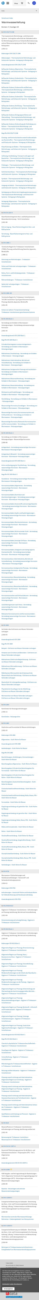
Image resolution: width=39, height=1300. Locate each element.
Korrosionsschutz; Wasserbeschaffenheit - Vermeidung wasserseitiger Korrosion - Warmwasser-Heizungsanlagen (19, 588)
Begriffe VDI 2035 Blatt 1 (9, 340)
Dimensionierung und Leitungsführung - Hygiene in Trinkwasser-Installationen (18, 921)
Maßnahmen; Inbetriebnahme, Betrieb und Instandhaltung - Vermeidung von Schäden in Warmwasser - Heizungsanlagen (16, 362)
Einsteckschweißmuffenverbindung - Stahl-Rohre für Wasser (19, 790)
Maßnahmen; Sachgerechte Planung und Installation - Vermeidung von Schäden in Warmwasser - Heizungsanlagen (19, 371)
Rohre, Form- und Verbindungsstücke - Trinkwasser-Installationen (18, 274)
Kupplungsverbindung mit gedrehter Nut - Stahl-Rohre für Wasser (19, 808)
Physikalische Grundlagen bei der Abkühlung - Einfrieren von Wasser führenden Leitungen (16, 690)
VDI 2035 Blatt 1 (8, 319)
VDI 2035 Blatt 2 (8, 433)
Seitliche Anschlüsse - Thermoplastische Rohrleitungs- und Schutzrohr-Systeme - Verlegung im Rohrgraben (19, 173)
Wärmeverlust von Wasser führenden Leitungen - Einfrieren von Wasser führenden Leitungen (17, 697)
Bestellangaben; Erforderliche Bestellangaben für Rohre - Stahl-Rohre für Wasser (18, 776)
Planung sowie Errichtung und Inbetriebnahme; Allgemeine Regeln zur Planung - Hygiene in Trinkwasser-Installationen (17, 1088)
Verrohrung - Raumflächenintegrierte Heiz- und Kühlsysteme (17, 235)
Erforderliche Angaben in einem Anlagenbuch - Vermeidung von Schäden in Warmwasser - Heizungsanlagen (17, 346)
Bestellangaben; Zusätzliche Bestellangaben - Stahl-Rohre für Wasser (19, 783)
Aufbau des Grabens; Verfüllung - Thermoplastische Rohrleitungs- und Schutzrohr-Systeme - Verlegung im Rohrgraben (19, 108)
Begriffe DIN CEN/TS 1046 (10, 133)
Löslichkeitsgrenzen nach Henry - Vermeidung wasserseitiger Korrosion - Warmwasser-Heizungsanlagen (16, 607)
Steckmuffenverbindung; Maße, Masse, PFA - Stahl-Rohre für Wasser (18, 848)
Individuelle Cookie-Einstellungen (12, 1284)
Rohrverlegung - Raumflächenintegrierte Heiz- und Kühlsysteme (18, 228)
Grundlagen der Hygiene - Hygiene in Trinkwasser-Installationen (18, 1051)
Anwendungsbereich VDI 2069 (11, 639)
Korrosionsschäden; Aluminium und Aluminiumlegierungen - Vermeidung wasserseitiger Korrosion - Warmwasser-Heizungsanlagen (18, 497)
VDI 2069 (6, 625)
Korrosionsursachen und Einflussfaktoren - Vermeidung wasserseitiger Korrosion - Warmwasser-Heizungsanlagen (19, 598)
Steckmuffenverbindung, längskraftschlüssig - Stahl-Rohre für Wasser (19, 841)
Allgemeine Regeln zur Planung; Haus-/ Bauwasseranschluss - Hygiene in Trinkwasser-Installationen (16, 957)
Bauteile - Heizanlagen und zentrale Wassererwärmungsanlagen (13, 1190)
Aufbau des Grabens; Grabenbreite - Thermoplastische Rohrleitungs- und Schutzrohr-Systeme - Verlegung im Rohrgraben (19, 80)
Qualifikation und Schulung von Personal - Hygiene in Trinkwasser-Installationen (19, 1115)
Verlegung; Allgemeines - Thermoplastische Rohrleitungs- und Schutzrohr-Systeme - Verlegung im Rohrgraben (19, 203)
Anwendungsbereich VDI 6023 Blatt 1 (13, 1035)
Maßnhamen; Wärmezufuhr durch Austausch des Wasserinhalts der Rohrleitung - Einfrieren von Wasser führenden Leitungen (19, 675)
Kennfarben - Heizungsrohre (11, 717)
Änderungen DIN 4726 (8, 888)
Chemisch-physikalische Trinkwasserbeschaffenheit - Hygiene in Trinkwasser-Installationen (19, 1044)
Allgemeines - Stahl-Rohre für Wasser (14, 739)
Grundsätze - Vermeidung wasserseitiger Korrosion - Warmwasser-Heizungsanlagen (18, 480)
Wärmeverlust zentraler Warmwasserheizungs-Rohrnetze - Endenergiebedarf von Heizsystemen (18, 1218)
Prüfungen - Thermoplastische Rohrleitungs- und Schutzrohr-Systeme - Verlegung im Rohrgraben (18, 166)
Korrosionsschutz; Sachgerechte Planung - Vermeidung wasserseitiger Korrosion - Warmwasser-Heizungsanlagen (19, 570)
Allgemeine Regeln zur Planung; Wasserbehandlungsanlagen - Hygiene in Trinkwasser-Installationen (19, 1000)
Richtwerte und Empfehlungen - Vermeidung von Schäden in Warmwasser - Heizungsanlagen (17, 393)
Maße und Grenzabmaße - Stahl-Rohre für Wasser (18, 827)
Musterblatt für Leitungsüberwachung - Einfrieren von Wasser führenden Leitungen (19, 683)
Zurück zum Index (7, 18)
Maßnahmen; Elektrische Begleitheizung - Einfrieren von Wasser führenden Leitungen (19, 660)
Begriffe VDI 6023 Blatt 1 (9, 1039)
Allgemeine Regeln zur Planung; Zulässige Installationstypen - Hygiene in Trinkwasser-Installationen (16, 1018)
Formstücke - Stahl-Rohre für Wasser (14, 802)
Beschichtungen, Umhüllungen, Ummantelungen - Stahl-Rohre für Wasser (18, 758)
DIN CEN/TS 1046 (8, 32)
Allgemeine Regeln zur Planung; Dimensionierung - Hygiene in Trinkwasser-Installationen (18, 949)
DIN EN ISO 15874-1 (9, 1146)
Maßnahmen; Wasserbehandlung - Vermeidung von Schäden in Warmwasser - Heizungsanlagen (18, 386)
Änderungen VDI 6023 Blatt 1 (11, 943)
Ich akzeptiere (8, 1289)
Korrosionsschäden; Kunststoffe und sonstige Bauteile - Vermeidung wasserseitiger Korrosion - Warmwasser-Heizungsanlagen (19, 506)
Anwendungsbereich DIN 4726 (11, 899)
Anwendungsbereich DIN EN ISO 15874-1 (14, 1163)
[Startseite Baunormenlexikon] (3, 3)
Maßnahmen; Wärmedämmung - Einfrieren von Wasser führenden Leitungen (19, 667)
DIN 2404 (6, 705)
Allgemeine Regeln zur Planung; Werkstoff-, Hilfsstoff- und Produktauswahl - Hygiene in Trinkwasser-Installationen (19, 1009)
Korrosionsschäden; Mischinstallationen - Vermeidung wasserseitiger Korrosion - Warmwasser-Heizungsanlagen (19, 524)
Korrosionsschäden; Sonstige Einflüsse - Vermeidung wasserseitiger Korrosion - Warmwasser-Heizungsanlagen (19, 543)
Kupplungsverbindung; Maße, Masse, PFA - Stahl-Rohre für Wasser (19, 821)
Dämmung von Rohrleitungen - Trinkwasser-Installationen (16, 260)
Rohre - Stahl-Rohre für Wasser (12, 831)
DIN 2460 (6, 723)
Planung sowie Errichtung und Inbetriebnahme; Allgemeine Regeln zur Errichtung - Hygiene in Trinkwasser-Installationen (17, 1079)
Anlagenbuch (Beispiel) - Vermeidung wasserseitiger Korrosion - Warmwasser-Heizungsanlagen (18, 455)
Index (3, 11)
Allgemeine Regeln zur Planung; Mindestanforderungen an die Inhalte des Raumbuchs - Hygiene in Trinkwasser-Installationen (19, 972)
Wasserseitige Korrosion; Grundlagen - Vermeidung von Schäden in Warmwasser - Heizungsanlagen (19, 407)
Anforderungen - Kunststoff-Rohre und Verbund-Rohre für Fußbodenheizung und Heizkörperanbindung (19, 893)
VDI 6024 (6, 1123)
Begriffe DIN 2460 (7, 753)
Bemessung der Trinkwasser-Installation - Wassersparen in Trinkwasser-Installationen (16, 1138)
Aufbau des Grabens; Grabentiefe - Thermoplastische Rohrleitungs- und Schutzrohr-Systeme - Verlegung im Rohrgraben (19, 99)
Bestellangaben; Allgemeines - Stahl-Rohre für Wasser (19, 764)
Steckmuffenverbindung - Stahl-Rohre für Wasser (17, 836)
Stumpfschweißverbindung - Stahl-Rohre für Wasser (18, 853)
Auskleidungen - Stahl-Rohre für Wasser (14, 748)
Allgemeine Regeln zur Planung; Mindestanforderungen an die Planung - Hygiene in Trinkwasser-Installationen (18, 982)
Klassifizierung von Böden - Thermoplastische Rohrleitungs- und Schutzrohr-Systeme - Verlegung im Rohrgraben (19, 149)
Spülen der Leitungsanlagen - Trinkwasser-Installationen (15, 285)
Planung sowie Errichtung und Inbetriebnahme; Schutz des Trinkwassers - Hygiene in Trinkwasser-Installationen (19, 1107)
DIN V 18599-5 (7, 1198)
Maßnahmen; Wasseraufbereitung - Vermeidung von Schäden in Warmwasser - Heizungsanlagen (18, 380)
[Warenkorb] (22, 3)
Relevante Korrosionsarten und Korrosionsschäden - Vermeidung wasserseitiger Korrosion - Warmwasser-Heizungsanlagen (19, 616)
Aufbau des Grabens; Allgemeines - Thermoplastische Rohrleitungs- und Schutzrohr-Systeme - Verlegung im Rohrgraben (19, 71)
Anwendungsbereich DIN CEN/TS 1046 (14, 65)
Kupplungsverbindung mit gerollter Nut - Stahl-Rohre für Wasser (19, 814)
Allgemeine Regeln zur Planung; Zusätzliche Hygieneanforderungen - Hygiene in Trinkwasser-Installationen (17, 1027)
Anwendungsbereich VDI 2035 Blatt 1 (13, 335)
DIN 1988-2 (6, 243)
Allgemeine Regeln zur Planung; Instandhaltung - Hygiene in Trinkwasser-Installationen (18, 965)
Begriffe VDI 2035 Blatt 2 (9, 474)
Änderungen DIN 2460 (8, 735)
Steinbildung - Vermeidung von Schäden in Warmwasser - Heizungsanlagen (19, 400)
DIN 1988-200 (7, 293)
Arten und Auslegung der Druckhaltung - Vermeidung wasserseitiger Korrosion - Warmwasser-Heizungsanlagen (18, 467)
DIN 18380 (6, 1169)
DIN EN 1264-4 (7, 213)
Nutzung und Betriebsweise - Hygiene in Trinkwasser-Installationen (19, 1072)
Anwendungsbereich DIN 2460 (11, 744)
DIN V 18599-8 (7, 1226)
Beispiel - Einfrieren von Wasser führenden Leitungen (19, 648)
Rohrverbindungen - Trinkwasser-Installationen (17, 280)
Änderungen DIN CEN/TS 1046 (11, 53)
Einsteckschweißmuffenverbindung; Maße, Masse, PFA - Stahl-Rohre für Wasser (19, 796)
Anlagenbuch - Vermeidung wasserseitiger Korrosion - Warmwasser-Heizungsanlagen (19, 448)
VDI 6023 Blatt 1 (8, 929)
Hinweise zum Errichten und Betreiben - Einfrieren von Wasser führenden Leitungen (19, 654)
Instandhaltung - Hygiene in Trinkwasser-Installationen (15, 1058)
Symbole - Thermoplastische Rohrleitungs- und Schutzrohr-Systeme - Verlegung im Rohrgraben (17, 180)
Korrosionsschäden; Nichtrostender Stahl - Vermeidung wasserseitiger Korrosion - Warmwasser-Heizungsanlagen (19, 533)
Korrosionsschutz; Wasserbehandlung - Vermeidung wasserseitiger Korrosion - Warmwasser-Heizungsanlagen (18, 579)
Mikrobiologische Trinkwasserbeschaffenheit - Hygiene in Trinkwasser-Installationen (19, 1065)
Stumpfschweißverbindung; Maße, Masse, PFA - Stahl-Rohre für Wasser (19, 859)
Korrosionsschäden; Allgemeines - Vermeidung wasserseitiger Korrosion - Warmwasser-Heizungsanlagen (17, 488)
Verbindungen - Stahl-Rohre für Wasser (14, 865)
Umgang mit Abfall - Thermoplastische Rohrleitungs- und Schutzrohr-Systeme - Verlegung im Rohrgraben (19, 186)
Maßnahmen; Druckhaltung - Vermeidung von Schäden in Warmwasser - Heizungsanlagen (19, 354)
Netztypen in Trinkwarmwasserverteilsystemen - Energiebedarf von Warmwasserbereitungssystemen (18, 1248)
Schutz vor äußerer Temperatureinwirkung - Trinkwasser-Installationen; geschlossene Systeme (18, 311)
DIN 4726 (6, 871)
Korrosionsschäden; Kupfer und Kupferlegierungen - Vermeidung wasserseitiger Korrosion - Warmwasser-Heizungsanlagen (19, 515)
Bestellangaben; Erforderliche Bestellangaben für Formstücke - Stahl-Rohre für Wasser (18, 769)
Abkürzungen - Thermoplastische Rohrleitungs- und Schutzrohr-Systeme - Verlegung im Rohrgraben (18, 59)
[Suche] (29, 3)
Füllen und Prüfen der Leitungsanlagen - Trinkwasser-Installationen (19, 267)
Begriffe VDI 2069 (7, 644)
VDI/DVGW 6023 (8, 906)
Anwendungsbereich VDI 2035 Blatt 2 (13, 461)
